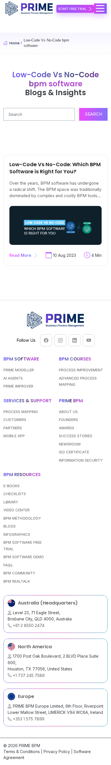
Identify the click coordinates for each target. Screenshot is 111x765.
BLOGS (9, 526)
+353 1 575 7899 (28, 718)
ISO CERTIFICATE (74, 452)
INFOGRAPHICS (16, 534)
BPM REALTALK (16, 581)
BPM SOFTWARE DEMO (23, 557)
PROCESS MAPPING (20, 411)
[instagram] (60, 340)
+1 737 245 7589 (28, 675)
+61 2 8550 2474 (28, 625)
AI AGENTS (13, 378)
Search (93, 114)
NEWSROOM (70, 444)
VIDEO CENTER (16, 510)
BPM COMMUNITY (19, 573)
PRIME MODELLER (18, 370)
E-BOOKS (11, 485)
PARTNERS (12, 428)
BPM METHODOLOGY (22, 518)
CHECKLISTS (14, 493)
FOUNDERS (68, 419)
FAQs (8, 565)
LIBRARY (10, 502)
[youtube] (89, 340)
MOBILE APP (14, 435)
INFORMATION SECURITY (81, 460)
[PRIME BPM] (29, 8)
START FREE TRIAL (72, 9)
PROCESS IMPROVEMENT (81, 370)
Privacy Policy (57, 751)
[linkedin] (75, 340)
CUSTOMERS (14, 419)
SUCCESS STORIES (75, 435)
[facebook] (46, 340)
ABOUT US (68, 411)
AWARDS (66, 428)
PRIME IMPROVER (18, 386)
